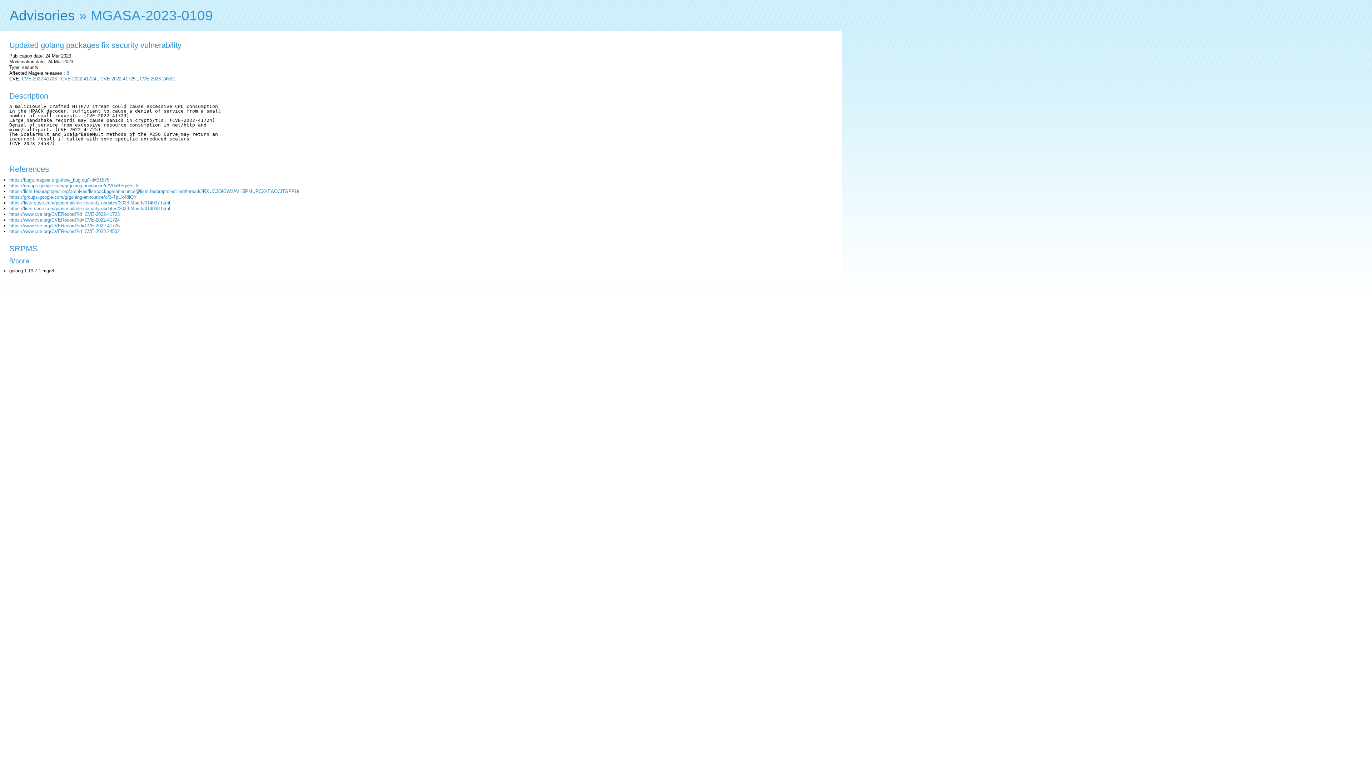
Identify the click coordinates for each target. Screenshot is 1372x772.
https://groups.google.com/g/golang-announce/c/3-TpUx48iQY (73, 197)
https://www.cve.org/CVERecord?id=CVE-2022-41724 (64, 220)
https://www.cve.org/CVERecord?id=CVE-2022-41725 (64, 225)
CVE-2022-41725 (117, 78)
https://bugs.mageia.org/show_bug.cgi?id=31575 (59, 180)
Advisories (42, 15)
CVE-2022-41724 (78, 78)
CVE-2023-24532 (157, 78)
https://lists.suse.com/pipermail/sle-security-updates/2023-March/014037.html (89, 203)
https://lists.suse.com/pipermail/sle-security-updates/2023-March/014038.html (89, 208)
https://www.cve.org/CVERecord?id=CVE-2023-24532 (64, 231)
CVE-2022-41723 (39, 78)
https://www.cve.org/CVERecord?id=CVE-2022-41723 (64, 214)
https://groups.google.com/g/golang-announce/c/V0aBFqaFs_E (74, 185)
